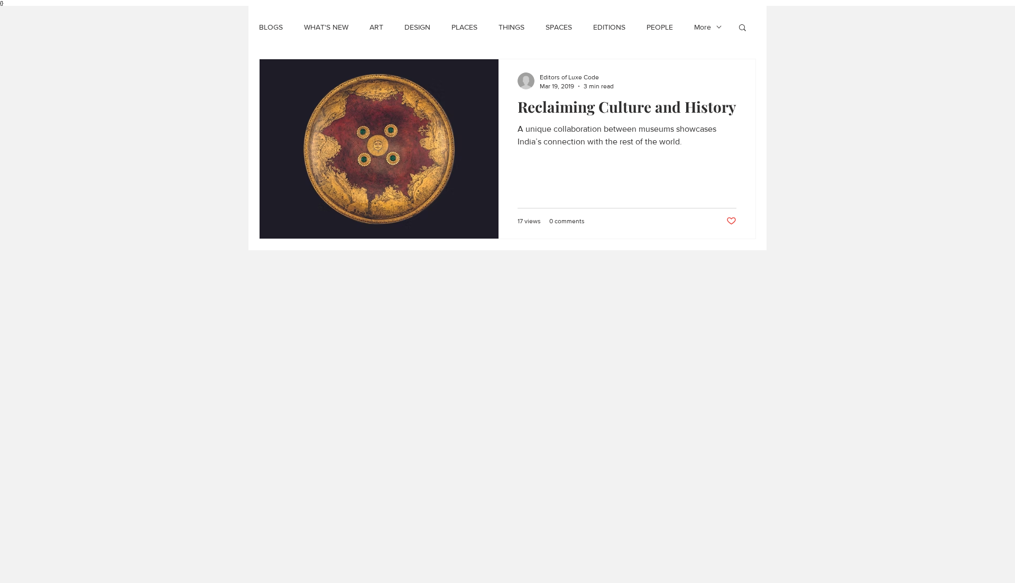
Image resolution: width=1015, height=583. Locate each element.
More (702, 27)
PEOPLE (660, 27)
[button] (742, 28)
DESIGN (417, 27)
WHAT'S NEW (326, 27)
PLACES (464, 27)
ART (376, 27)
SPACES (559, 27)
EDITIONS (609, 27)
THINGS (511, 27)
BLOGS (271, 27)
